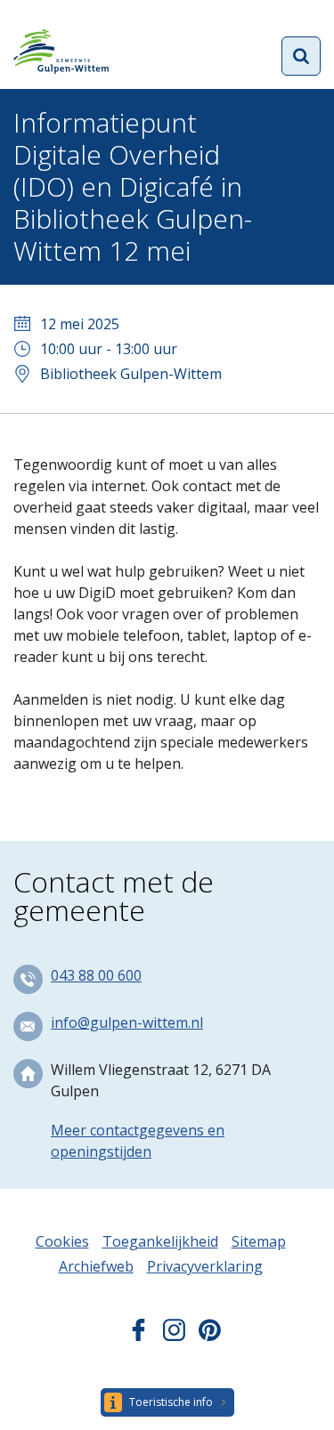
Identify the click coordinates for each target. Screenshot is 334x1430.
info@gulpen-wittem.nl (127, 1022)
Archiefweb (96, 1266)
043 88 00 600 (96, 975)
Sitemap (259, 1241)
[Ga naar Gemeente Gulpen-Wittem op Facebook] (138, 1335)
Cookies (62, 1241)
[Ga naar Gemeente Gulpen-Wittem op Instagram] (174, 1335)
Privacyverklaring (205, 1266)
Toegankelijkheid (160, 1241)
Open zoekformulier (301, 56)
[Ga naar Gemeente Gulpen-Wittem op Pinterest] (210, 1335)
